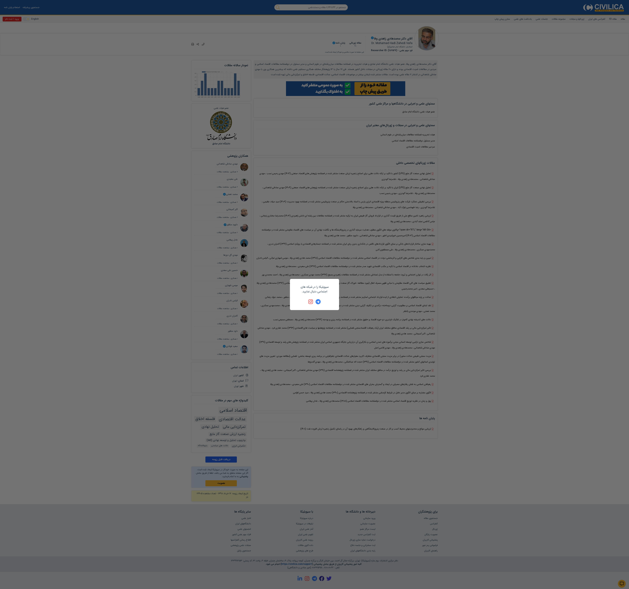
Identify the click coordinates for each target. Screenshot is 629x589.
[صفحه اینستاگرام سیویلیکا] (311, 301)
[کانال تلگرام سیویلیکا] (318, 301)
